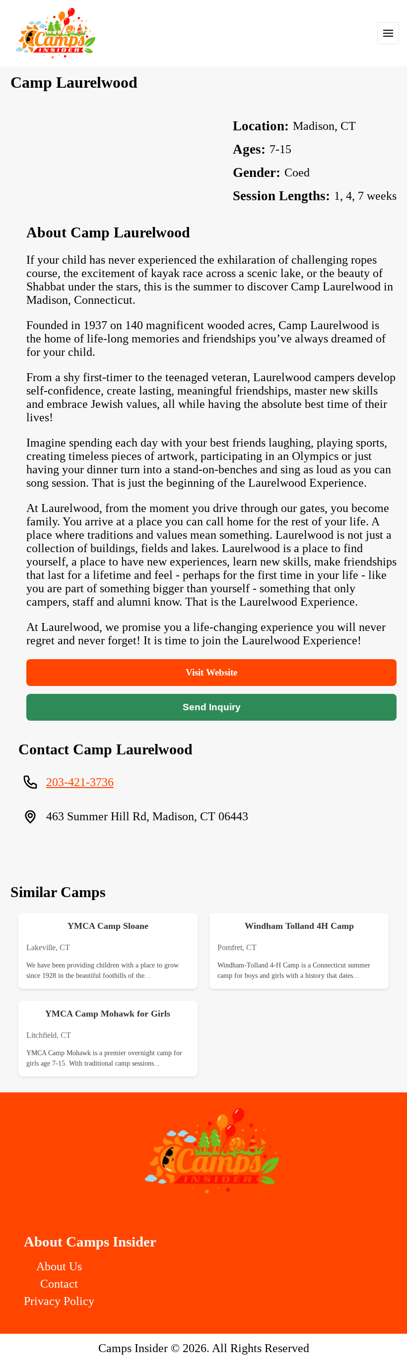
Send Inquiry (212, 707)
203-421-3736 (80, 782)
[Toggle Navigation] (388, 33)
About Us (59, 1266)
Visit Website (211, 672)
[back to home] (55, 33)
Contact (59, 1283)
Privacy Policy (59, 1301)
